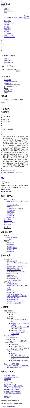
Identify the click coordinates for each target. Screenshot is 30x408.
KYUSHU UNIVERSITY (8, 406)
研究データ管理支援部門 (11, 389)
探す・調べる (12, 17)
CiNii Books (7, 83)
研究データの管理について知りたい (18, 366)
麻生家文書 (7, 28)
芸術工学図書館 (12, 248)
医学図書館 (10, 246)
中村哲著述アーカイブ (14, 210)
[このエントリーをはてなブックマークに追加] (2, 48)
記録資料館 (10, 251)
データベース (8, 221)
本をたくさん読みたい (14, 270)
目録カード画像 (8, 35)
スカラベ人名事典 (8, 129)
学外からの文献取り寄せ (18, 330)
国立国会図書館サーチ (10, 86)
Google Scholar (8, 89)
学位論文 (6, 24)
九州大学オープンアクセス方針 (20, 348)
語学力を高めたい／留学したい (16, 266)
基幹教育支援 (11, 292)
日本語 (3, 4)
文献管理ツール (12, 337)
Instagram (6, 397)
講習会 (9, 289)
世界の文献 (7, 80)
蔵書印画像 (7, 30)
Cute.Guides (7, 228)
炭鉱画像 (6, 31)
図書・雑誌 (7, 21)
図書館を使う (20, 17)
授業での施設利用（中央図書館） (17, 296)
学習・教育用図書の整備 (14, 294)
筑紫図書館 (10, 249)
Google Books (8, 91)
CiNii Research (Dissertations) (12, 84)
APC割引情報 (11, 339)
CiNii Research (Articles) (10, 81)
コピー (18, 71)
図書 (12, 314)
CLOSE (3, 102)
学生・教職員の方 (12, 237)
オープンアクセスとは (17, 346)
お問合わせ (7, 9)
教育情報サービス (12, 278)
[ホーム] (3, 2)
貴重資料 (6, 26)
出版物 (6, 380)
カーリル (6, 92)
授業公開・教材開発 (13, 297)
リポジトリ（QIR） (13, 205)
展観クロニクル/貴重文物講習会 (13, 386)
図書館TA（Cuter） (13, 276)
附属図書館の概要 (9, 375)
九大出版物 (7, 224)
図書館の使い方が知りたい (15, 268)
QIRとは (13, 353)
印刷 (5, 59)
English (8, 4)
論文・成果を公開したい (18, 355)
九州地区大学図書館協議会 (12, 391)
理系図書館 (10, 244)
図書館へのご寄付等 (10, 384)
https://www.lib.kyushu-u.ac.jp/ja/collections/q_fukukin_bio (12, 171)
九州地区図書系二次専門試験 (12, 393)
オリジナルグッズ (9, 382)
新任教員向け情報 (12, 284)
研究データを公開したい (14, 367)
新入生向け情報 (12, 261)
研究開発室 (7, 379)
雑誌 (12, 316)
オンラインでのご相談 (14, 280)
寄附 (5, 12)
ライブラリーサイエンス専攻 (12, 388)
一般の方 (10, 239)
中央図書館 (10, 242)
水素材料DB (7, 33)
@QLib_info (7, 396)
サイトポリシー (8, 11)
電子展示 (6, 226)
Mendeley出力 (9, 62)
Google (6, 88)
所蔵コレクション (9, 37)
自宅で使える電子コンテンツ (16, 271)
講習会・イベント (12, 273)
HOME (6, 17)
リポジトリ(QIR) (9, 22)
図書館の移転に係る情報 (11, 377)
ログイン (3, 5)
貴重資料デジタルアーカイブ (16, 208)
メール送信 (7, 60)
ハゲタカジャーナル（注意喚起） (17, 341)
